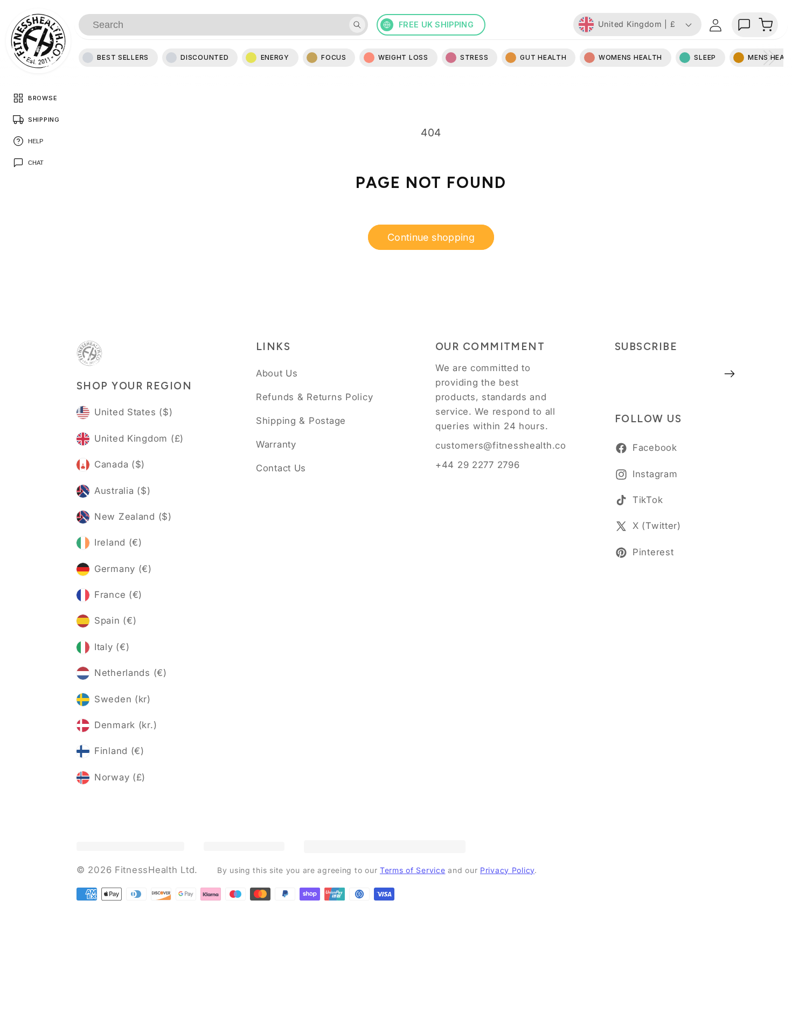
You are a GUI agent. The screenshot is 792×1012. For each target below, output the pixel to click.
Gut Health (543, 57)
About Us (277, 373)
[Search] (357, 25)
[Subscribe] (730, 374)
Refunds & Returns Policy (314, 397)
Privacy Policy (507, 870)
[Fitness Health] (38, 41)
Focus (333, 57)
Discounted (204, 57)
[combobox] (223, 25)
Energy (275, 57)
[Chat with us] (744, 25)
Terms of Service (413, 870)
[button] (765, 25)
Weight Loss (403, 57)
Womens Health (630, 57)
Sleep (705, 57)
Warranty (276, 444)
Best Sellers (123, 57)
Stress (474, 57)
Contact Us (281, 468)
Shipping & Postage (301, 420)
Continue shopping (431, 237)
